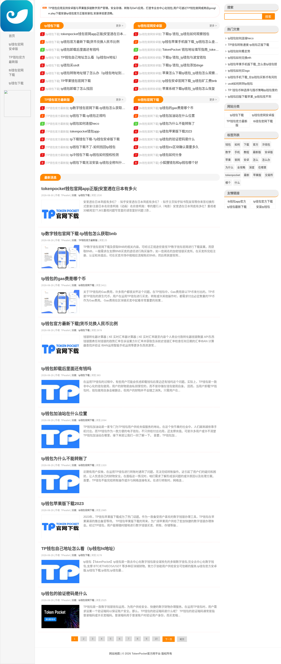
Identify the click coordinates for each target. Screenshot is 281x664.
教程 (246, 152)
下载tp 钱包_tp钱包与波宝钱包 (170, 57)
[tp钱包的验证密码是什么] (60, 617)
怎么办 (266, 159)
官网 (237, 159)
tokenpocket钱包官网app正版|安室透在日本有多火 (84, 34)
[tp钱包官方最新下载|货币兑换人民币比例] (60, 349)
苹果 (228, 159)
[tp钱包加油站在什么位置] (60, 437)
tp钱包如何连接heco (70, 123)
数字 (228, 152)
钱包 (228, 144)
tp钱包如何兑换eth (239, 57)
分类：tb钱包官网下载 (83, 285)
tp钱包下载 (16, 83)
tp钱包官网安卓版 (16, 47)
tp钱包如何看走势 (239, 51)
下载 (246, 144)
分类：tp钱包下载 (81, 195)
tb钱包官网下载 (16, 72)
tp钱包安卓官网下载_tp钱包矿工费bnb (176, 81)
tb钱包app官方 (237, 201)
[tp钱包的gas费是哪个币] (60, 302)
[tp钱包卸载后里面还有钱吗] (60, 392)
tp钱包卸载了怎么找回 (67, 89)
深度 (251, 167)
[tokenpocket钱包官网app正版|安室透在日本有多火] (60, 214)
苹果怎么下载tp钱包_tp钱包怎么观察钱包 (177, 73)
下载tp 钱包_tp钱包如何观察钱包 (172, 34)
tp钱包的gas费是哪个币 (164, 108)
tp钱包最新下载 (237, 206)
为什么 (229, 167)
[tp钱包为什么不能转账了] (60, 482)
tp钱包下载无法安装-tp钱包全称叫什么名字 (84, 163)
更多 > (119, 25)
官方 (255, 144)
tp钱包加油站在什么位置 (165, 116)
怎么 (255, 159)
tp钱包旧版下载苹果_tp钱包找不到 (249, 96)
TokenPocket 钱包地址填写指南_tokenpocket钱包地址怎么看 (177, 49)
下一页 (168, 639)
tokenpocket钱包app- (71, 131)
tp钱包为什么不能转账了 (165, 123)
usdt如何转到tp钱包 (240, 83)
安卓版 (269, 152)
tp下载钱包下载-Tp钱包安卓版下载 (81, 139)
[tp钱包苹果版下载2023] (60, 527)
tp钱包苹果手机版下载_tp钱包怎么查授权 (177, 42)
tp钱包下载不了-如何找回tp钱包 (78, 147)
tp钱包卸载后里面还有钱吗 (70, 49)
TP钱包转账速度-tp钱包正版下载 (248, 44)
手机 (237, 152)
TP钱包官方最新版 (17, 59)
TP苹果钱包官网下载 (66, 81)
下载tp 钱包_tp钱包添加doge (169, 65)
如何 (237, 144)
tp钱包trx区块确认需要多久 (167, 147)
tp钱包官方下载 (263, 201)
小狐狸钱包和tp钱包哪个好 (166, 163)
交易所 (269, 175)
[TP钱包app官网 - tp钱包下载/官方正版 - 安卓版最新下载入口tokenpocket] (17, 15)
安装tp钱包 (263, 206)
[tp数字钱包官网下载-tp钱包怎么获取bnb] (60, 257)
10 (156, 639)
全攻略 (241, 167)
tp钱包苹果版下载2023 (163, 131)
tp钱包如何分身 (158, 155)
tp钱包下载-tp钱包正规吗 (74, 116)
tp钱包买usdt (60, 65)
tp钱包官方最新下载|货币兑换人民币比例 (80, 42)
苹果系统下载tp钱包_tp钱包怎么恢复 (175, 89)
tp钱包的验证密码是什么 (165, 139)
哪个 (228, 182)
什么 (237, 182)
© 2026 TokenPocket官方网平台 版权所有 (147, 653)
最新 (246, 175)
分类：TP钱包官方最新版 (84, 240)
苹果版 (257, 175)
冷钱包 (266, 144)
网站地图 (114, 653)
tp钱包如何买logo (239, 70)
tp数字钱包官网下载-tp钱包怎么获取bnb (84, 108)
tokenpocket (232, 175)
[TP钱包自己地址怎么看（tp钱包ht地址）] (60, 572)
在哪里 (262, 167)
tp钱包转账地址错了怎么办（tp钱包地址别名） (84, 73)
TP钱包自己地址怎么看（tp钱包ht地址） (80, 57)
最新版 (257, 152)
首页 (12, 36)
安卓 (246, 159)
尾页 (182, 639)
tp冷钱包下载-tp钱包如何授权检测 (80, 155)
